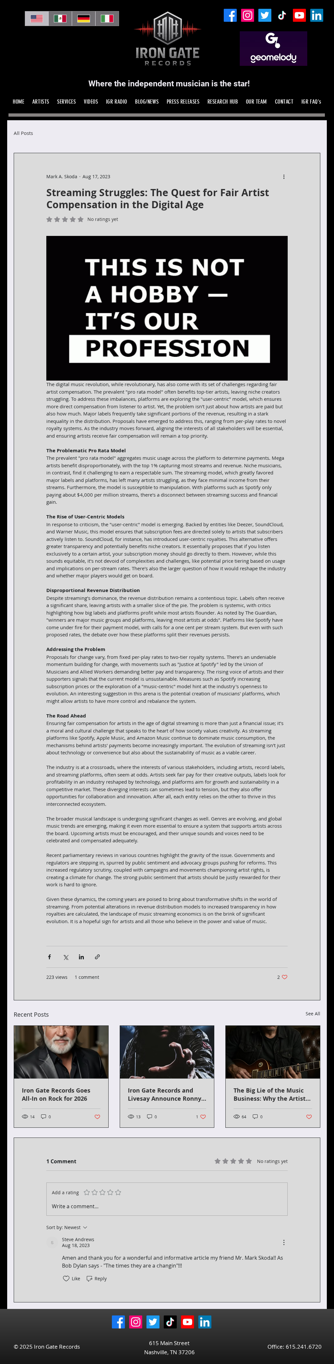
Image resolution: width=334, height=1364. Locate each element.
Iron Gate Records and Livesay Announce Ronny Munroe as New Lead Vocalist (164, 1094)
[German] (83, 18)
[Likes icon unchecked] (66, 1279)
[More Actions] (284, 1242)
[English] (36, 18)
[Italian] (107, 18)
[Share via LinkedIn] (81, 957)
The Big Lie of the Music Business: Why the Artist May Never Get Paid (270, 1094)
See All (313, 1013)
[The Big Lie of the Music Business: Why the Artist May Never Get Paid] (273, 1052)
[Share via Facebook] (49, 957)
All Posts (23, 133)
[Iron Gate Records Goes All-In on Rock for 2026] (61, 1052)
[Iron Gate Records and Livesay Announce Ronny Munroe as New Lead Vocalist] (167, 1052)
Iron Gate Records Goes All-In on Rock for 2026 (56, 1094)
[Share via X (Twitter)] (65, 957)
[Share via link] (97, 957)
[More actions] (284, 177)
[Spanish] (60, 18)
